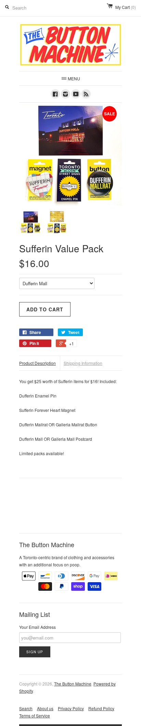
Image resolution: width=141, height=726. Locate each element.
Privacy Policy (71, 708)
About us (45, 708)
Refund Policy (101, 708)
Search (26, 708)
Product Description (37, 363)
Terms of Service (34, 715)
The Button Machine (72, 684)
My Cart (125, 7)
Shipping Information (83, 363)
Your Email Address (37, 627)
